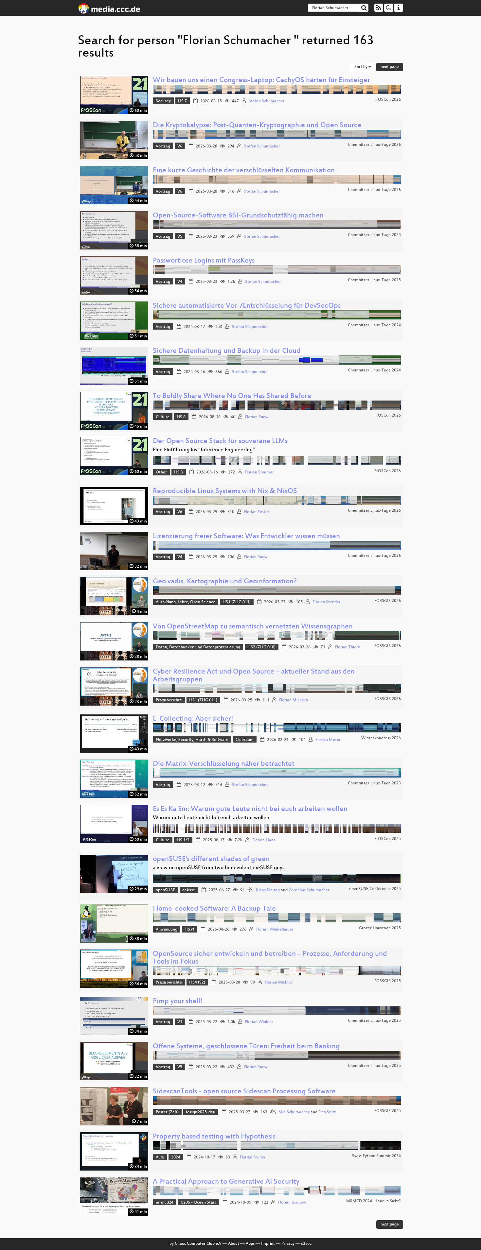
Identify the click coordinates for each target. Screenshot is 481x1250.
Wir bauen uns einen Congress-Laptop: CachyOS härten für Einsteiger (261, 81)
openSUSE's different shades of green (211, 859)
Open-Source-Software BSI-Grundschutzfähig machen (238, 216)
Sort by (361, 67)
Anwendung (166, 929)
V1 (179, 1022)
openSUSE (165, 890)
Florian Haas (263, 840)
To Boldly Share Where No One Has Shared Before (232, 396)
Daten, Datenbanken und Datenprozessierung (198, 647)
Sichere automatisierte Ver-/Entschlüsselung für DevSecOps (247, 306)
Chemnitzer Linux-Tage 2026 (374, 145)
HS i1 (189, 929)
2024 (175, 1157)
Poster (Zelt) (167, 1112)
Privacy (287, 1243)
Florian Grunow (292, 1202)
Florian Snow (256, 417)
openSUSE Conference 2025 (375, 889)
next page (390, 67)
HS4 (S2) (197, 982)
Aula (160, 1157)
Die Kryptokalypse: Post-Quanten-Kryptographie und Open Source (257, 126)
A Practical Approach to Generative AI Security (226, 1182)
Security (163, 101)
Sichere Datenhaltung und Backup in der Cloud (227, 351)
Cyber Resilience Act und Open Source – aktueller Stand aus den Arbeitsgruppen (254, 676)
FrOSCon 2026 (387, 99)
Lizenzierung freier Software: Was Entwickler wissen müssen (246, 537)
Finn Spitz (327, 1112)
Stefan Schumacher (267, 101)
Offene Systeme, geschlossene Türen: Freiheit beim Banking (246, 1047)
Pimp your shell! (178, 1002)
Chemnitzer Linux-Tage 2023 (374, 783)
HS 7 (182, 101)
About (233, 1243)
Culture (162, 417)
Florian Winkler (259, 1022)
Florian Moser (328, 740)
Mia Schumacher (294, 1112)
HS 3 (178, 472)
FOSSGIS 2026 (387, 601)
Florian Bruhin (252, 1157)
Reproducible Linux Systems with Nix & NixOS (225, 492)
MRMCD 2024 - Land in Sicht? (373, 1201)
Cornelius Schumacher (309, 890)
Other (161, 472)
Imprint (268, 1243)
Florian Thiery (347, 647)
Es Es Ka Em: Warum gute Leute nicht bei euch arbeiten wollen (250, 809)
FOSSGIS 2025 (387, 981)
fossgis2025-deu (200, 1112)
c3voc (306, 1243)
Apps (250, 1243)
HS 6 (181, 417)
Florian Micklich (293, 700)
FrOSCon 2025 (387, 839)
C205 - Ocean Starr (198, 1202)
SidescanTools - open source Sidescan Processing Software (244, 1092)
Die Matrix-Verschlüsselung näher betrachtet (223, 764)
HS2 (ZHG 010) (261, 647)
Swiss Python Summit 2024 (376, 1156)
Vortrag (163, 146)
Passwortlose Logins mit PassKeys (204, 261)
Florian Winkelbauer (275, 929)
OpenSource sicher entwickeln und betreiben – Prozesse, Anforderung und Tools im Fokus (270, 958)
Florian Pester (256, 512)
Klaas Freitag (268, 890)
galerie (188, 890)
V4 (179, 282)
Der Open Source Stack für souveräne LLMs (220, 441)
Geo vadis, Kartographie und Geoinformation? (225, 582)
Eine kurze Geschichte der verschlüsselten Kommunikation (244, 171)
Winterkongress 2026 (381, 738)
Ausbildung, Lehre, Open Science (185, 602)
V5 (179, 236)
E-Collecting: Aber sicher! (193, 719)
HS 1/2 (183, 840)
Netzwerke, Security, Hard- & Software (192, 740)
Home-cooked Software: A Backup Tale (214, 909)
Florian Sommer (259, 472)
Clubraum (245, 740)
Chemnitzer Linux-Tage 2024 (374, 325)
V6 (179, 146)
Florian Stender (326, 602)
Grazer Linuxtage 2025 (380, 928)
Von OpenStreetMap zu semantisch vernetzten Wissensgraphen (253, 627)
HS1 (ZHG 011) (237, 602)
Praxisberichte (169, 700)
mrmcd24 (164, 1202)
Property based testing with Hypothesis (214, 1137)
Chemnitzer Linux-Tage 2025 (374, 235)
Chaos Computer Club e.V (198, 1243)
